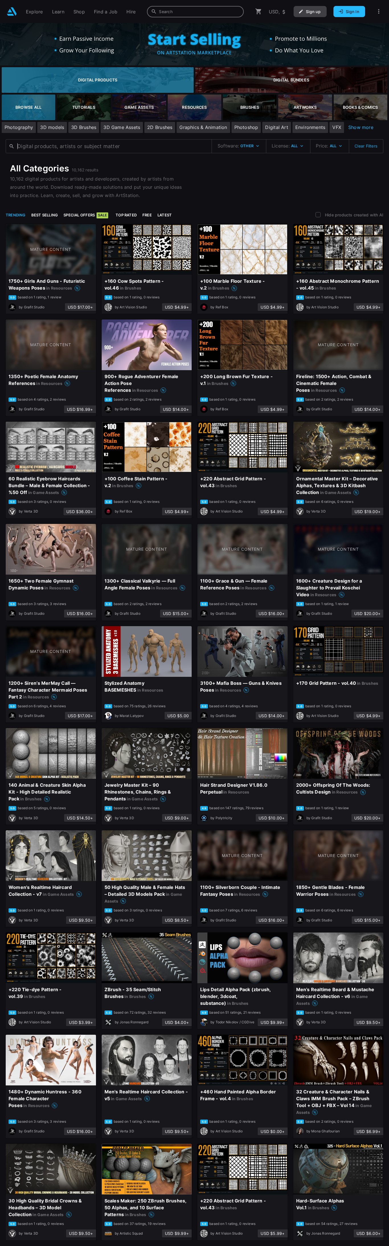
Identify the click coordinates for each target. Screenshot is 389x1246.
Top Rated (126, 215)
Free (147, 215)
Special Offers (85, 215)
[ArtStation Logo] (12, 11)
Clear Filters (366, 146)
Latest (164, 215)
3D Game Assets (121, 127)
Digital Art (276, 127)
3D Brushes (83, 127)
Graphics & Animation (203, 127)
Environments (310, 127)
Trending (16, 215)
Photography (19, 127)
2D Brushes (159, 127)
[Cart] (258, 11)
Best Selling (44, 215)
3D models (52, 127)
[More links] (378, 11)
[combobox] (195, 11)
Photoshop (246, 127)
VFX (336, 127)
